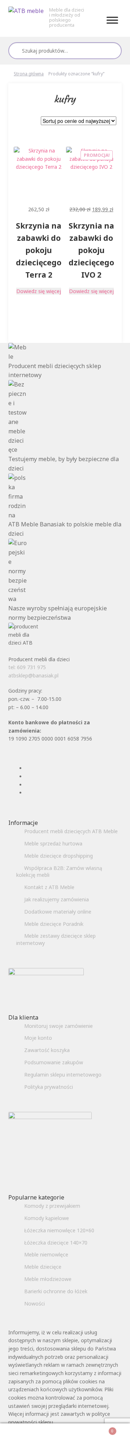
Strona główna (29, 74)
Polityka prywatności (48, 1086)
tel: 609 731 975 (27, 667)
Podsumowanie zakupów (53, 1062)
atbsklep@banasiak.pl (33, 675)
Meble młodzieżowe (48, 1279)
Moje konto (38, 1037)
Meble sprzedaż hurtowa (53, 843)
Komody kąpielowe (46, 1218)
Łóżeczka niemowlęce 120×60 (59, 1230)
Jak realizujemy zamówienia (56, 899)
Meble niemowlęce (46, 1254)
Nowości (34, 1303)
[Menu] (112, 20)
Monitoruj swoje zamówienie (58, 1025)
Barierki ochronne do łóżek (55, 1291)
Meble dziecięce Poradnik (53, 923)
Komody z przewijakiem (52, 1205)
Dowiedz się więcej (38, 291)
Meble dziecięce (42, 1266)
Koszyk (100, 1428)
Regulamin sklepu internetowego (62, 1074)
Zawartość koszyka (47, 1050)
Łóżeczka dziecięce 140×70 (55, 1242)
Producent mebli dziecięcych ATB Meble (71, 831)
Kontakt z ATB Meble (49, 887)
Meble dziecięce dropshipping (58, 855)
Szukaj (113, 50)
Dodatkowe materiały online (57, 911)
